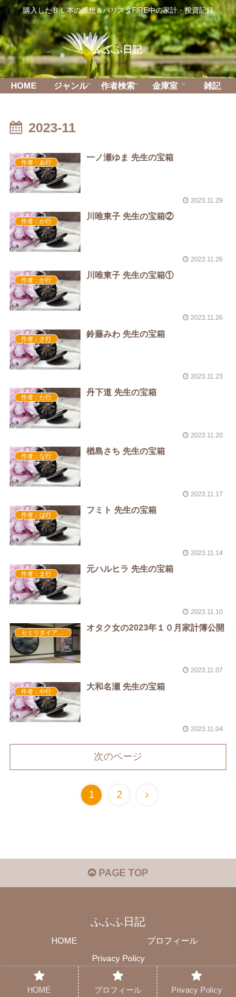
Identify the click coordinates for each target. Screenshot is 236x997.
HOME (64, 940)
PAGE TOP (122, 873)
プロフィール (172, 940)
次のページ (118, 756)
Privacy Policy (118, 958)
